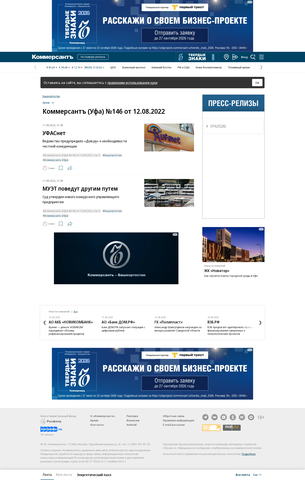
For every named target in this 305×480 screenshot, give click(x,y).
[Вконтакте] (214, 417)
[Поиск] (253, 57)
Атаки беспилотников (209, 67)
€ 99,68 (63, 67)
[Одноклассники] (233, 417)
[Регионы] (226, 57)
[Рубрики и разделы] (261, 57)
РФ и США (183, 67)
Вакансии (133, 420)
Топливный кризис (239, 67)
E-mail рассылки (174, 425)
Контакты (97, 425)
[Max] (251, 417)
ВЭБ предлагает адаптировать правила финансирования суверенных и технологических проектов (231, 330)
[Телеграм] (205, 417)
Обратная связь (173, 416)
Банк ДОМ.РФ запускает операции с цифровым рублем (123, 328)
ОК (257, 83)
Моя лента (64, 474)
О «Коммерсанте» (102, 416)
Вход (244, 57)
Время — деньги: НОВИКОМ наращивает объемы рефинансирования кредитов (66, 330)
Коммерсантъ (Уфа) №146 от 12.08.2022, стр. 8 (72, 155)
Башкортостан (51, 96)
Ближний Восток (161, 67)
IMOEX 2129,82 (93, 67)
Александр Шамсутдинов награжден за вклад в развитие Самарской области (178, 328)
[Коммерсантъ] (52, 57)
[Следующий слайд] (260, 323)
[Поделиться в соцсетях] (69, 168)
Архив (94, 420)
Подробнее (249, 454)
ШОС (113, 67)
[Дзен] (224, 417)
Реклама (132, 416)
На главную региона (93, 57)
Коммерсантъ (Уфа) (56, 160)
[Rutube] (242, 417)
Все (75, 311)
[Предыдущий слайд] (44, 323)
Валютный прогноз (133, 67)
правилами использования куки (132, 82)
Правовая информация (178, 420)
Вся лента (243, 475)
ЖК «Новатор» (216, 270)
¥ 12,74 (76, 67)
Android (132, 425)
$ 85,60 (50, 67)
